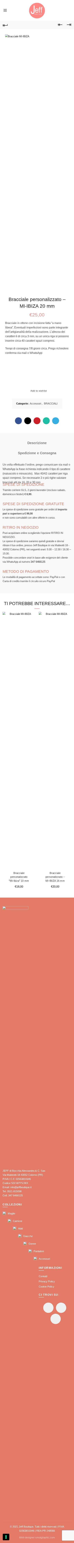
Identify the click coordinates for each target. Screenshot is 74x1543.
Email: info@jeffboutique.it (17, 1187)
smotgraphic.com (45, 1537)
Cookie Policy (46, 1286)
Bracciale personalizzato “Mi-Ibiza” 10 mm (19, 877)
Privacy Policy (47, 1281)
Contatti (43, 1276)
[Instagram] (61, 1308)
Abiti (20, 1228)
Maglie (11, 1213)
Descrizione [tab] (37, 443)
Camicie (17, 1221)
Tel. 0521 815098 (12, 1191)
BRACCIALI (50, 403)
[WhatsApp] (46, 420)
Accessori (35, 403)
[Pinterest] (37, 420)
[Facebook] (18, 420)
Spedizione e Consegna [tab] (37, 453)
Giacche (28, 1236)
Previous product (60, 24)
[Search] (11, 10)
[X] (27, 420)
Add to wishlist (38, 391)
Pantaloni (39, 1251)
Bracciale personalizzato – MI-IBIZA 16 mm (55, 877)
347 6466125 (38, 561)
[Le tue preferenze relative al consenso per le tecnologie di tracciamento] (6, 1537)
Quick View (32, 621)
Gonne (32, 1243)
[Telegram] (55, 420)
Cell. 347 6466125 (13, 1195)
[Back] (5, 24)
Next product (69, 24)
